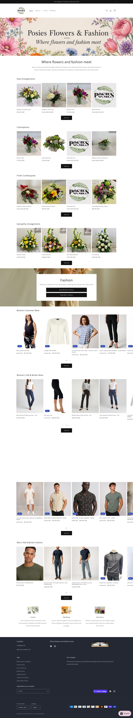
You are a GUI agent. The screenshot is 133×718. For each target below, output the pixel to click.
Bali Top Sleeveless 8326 (22, 350)
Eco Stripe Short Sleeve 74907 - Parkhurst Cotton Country (85, 351)
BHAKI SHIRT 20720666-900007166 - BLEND (55, 518)
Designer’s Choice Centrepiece (100, 158)
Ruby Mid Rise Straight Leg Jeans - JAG (26, 415)
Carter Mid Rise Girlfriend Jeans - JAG (109, 415)
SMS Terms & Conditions (24, 661)
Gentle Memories (46, 254)
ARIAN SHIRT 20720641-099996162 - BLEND (83, 518)
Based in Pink (70, 109)
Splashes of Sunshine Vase (24, 109)
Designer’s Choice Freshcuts (24, 206)
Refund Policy (21, 671)
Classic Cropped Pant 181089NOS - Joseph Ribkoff (113, 350)
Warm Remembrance (72, 254)
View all (66, 118)
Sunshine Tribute (21, 254)
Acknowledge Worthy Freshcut (100, 206)
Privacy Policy (21, 665)
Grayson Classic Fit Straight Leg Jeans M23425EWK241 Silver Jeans (82, 583)
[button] (38, 10)
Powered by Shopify (39, 713)
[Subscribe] (47, 691)
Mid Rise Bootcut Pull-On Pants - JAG (81, 415)
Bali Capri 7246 (48, 415)
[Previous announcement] (17, 1)
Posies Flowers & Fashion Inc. (27, 713)
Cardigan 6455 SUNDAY (50, 350)
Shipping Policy (21, 674)
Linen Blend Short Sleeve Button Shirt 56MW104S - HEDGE (29, 518)
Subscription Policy (22, 681)
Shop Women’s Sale (56, 461)
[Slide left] (63, 361)
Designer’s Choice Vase (48, 109)
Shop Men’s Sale (77, 461)
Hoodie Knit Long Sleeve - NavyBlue (109, 582)
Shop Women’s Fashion (66, 290)
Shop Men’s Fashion (66, 295)
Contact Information (23, 677)
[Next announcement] (116, 1)
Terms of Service (21, 668)
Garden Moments (46, 158)
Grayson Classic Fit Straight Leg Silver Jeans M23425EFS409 (56, 583)
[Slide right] (70, 361)
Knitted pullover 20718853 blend (24, 582)
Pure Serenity (95, 254)
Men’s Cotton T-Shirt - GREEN (107, 518)
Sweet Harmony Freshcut (48, 206)
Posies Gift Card (96, 109)
